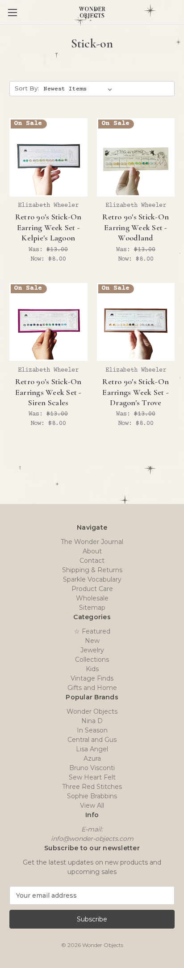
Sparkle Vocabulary (92, 579)
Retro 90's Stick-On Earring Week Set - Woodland (135, 227)
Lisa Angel (92, 749)
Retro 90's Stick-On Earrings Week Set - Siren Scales (48, 392)
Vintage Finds (92, 678)
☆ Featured (92, 631)
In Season (92, 730)
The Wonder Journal (92, 542)
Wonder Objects (92, 711)
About (92, 551)
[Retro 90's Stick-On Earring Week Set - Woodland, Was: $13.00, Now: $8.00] (136, 157)
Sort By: (27, 88)
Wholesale (92, 598)
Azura (92, 758)
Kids (92, 669)
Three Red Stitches (92, 787)
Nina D (92, 721)
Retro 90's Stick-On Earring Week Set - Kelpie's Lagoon (48, 227)
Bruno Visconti (92, 768)
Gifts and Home (92, 688)
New (92, 641)
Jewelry (92, 650)
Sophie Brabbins (92, 796)
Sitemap (92, 608)
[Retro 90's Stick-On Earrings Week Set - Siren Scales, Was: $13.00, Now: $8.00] (48, 322)
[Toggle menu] (12, 12)
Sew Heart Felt (92, 777)
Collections (92, 659)
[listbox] (79, 89)
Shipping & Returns (92, 570)
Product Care (92, 589)
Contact (92, 561)
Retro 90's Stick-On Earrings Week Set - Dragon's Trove (135, 392)
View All (92, 805)
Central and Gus (92, 740)
